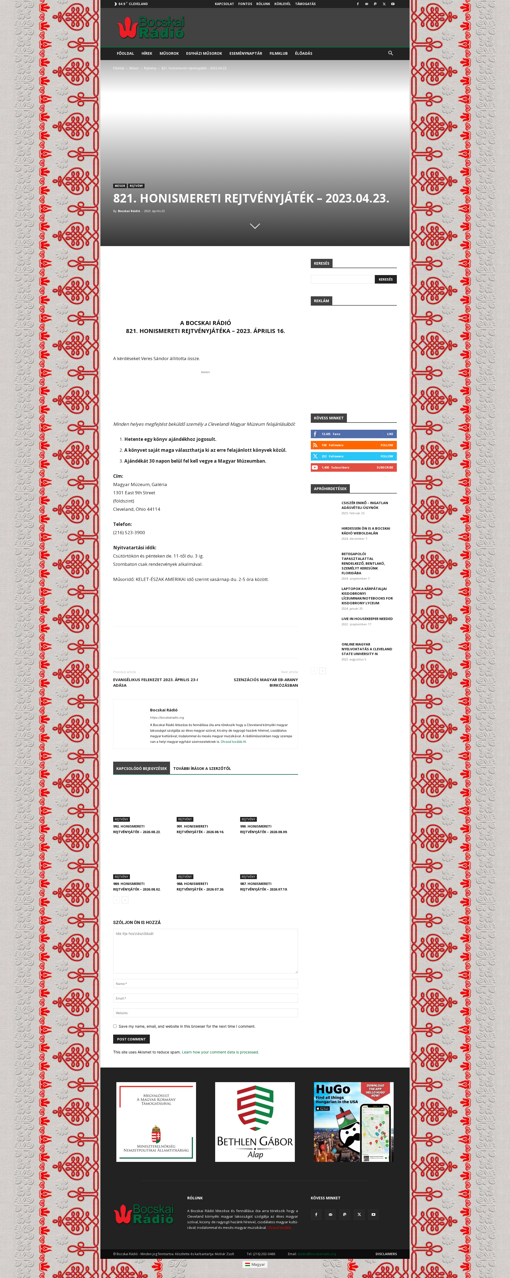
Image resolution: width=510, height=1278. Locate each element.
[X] (384, 4)
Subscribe (385, 467)
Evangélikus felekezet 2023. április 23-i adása (155, 682)
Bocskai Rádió (129, 211)
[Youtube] (393, 4)
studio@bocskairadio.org (317, 1254)
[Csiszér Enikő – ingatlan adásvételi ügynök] (324, 509)
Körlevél (282, 4)
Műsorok (169, 53)
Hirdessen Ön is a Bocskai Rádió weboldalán (366, 530)
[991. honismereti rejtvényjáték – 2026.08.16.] (206, 802)
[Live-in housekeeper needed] (324, 625)
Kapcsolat (224, 4)
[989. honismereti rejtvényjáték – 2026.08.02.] (142, 859)
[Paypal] (375, 4)
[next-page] (125, 900)
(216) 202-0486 (264, 1254)
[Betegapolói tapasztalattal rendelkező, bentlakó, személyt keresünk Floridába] (324, 560)
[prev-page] (116, 900)
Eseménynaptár (246, 53)
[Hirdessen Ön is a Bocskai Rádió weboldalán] (324, 535)
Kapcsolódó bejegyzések (141, 768)
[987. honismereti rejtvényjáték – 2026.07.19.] (269, 859)
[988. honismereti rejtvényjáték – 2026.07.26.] (206, 859)
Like (390, 434)
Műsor (134, 68)
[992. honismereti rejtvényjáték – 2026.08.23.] (142, 802)
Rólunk (263, 4)
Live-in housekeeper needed (367, 618)
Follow (387, 445)
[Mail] (367, 4)
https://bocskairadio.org (167, 717)
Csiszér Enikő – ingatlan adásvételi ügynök (365, 505)
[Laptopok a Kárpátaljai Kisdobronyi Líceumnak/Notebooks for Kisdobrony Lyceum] (324, 595)
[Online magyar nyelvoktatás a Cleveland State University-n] (324, 651)
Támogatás (305, 4)
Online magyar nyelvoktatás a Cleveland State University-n (367, 649)
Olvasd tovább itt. (234, 742)
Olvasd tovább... (280, 1227)
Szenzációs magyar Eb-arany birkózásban (266, 682)
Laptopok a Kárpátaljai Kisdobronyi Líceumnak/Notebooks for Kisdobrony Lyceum (367, 595)
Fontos (245, 4)
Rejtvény (150, 68)
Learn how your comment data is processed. (220, 1052)
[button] (390, 53)
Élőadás (303, 53)
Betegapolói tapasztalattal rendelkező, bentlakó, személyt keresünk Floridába (363, 563)
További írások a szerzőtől (202, 768)
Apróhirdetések (330, 488)
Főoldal (125, 53)
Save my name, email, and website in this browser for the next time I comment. (187, 1026)
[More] (292, 264)
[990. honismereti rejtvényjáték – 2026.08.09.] (269, 802)
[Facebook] (358, 4)
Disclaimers (386, 1254)
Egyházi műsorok (204, 53)
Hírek (147, 53)
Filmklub (279, 53)
